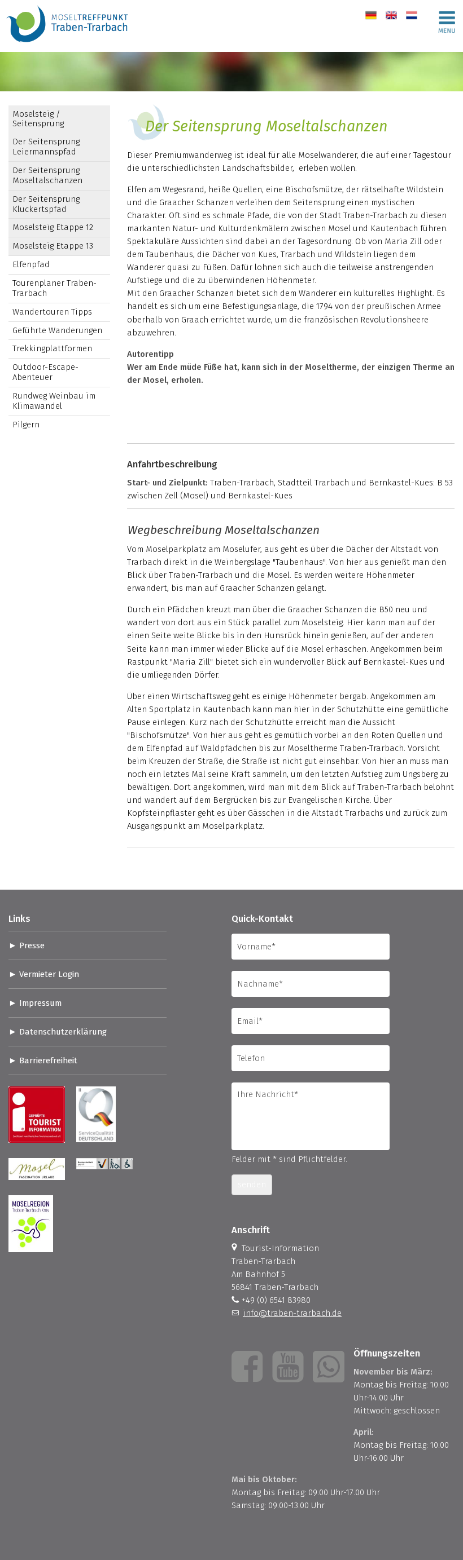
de (370, 15)
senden (252, 1184)
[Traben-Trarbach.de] (68, 45)
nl (409, 15)
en (390, 15)
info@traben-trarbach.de (292, 1313)
